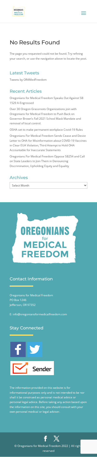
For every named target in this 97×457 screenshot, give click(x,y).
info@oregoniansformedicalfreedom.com (40, 314)
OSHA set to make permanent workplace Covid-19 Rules (46, 130)
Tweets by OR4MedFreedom (28, 80)
